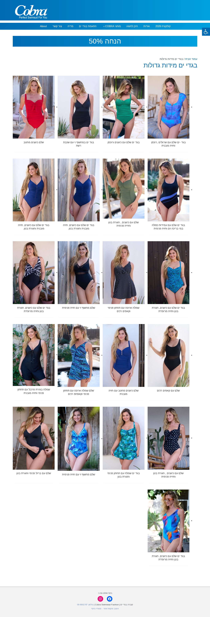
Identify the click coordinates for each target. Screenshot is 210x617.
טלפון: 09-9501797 (85, 604)
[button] (206, 32)
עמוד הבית (191, 59)
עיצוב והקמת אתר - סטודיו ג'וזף (105, 608)
